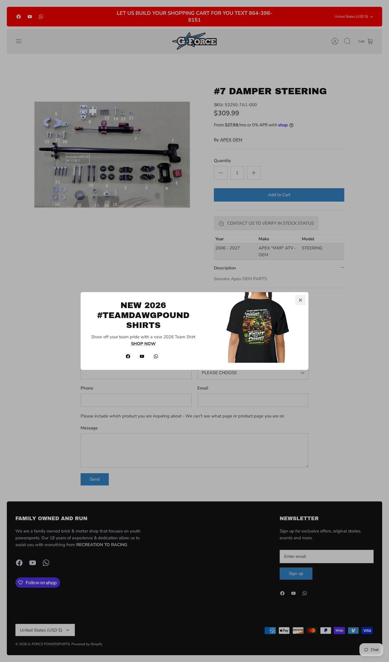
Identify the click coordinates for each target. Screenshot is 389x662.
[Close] (300, 300)
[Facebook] (128, 356)
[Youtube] (142, 356)
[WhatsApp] (155, 356)
